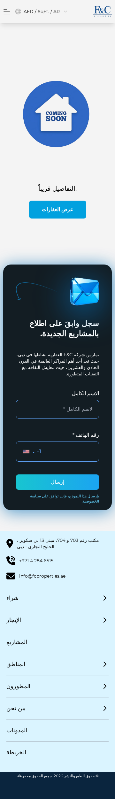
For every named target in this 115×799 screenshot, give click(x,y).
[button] (28, 451)
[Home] (102, 11)
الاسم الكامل (85, 393)
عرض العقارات (57, 209)
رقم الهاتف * (86, 435)
